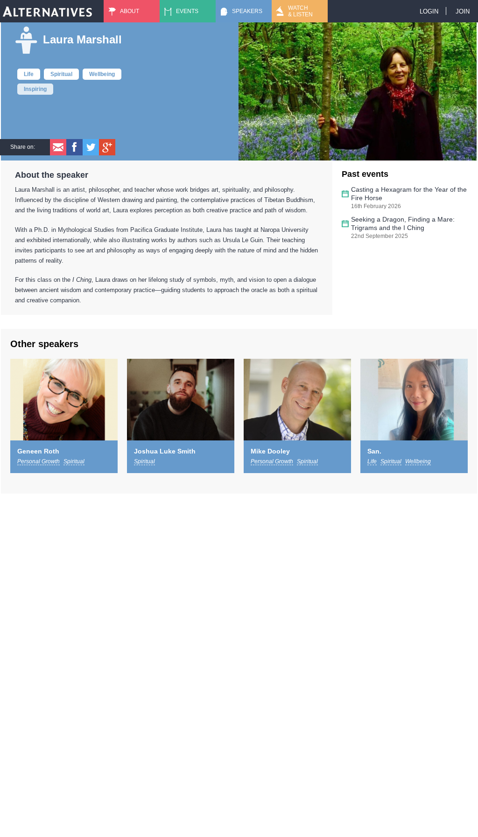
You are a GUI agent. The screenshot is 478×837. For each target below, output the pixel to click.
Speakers (247, 11)
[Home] (47, 11)
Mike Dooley (270, 451)
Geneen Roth (38, 451)
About (129, 11)
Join (463, 11)
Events (187, 11)
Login (429, 11)
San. (374, 451)
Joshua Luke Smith (165, 451)
